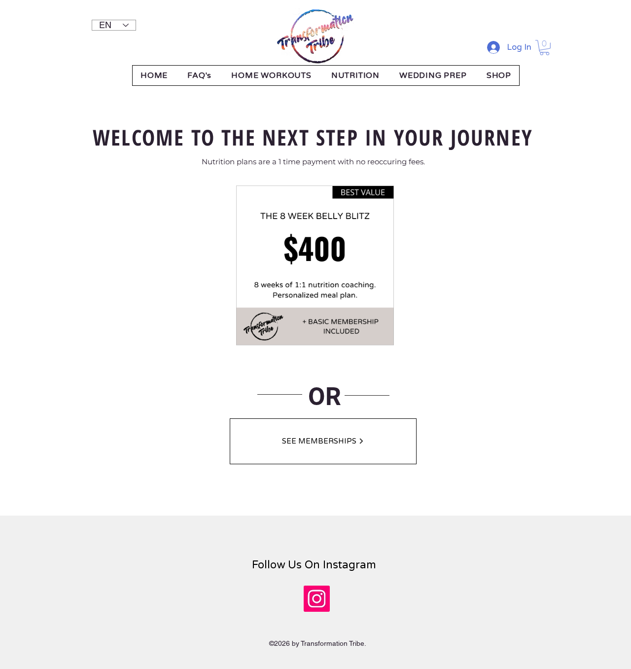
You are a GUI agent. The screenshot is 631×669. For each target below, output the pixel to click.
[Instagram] (317, 599)
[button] (544, 47)
